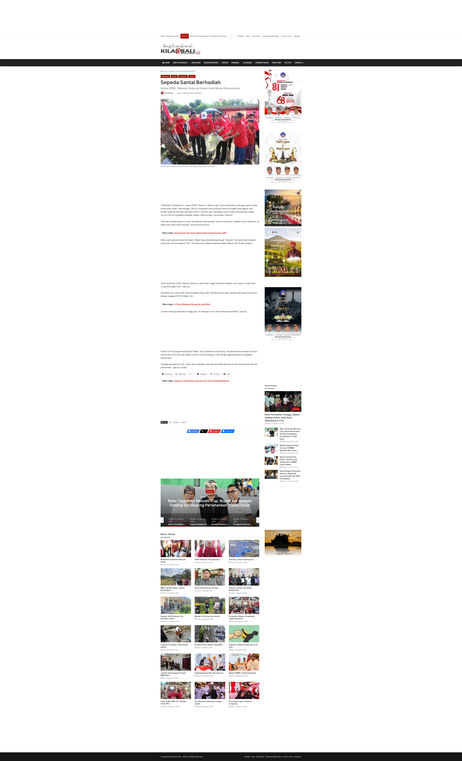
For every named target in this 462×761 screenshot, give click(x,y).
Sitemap (297, 36)
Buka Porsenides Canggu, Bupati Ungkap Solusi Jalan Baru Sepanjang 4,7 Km (282, 417)
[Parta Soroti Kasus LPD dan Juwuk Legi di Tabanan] (210, 577)
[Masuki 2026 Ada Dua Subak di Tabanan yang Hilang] (210, 605)
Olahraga (247, 63)
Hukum (225, 63)
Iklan (248, 36)
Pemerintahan (262, 63)
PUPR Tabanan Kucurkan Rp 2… (208, 559)
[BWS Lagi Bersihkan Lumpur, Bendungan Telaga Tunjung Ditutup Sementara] (176, 577)
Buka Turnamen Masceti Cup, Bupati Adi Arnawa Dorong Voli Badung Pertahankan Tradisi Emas (290, 434)
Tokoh (191, 76)
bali (170, 422)
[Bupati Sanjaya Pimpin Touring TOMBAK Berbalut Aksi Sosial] (271, 448)
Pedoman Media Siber (270, 36)
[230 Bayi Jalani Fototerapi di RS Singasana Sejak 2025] (244, 548)
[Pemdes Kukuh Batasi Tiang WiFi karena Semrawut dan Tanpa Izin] (210, 633)
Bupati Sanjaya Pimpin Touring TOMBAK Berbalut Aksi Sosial (289, 447)
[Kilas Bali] (180, 48)
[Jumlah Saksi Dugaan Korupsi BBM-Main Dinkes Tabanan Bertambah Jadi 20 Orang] (176, 662)
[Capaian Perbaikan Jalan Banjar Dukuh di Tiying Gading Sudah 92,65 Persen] (176, 633)
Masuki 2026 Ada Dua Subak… (208, 616)
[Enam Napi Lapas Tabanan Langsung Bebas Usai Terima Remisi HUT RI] (244, 690)
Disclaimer (256, 36)
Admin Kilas (169, 93)
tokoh (183, 422)
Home (167, 63)
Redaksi (241, 36)
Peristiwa (276, 63)
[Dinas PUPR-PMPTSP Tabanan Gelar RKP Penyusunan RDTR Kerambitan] (176, 690)
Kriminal (235, 63)
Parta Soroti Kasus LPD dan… (207, 588)
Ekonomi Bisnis (211, 63)
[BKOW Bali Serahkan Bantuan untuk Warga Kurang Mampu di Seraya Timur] (176, 548)
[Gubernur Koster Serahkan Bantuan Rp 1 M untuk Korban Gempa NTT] (244, 577)
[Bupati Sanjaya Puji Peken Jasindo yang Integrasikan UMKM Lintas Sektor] (271, 460)
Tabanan (171, 71)
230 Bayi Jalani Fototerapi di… (242, 559)
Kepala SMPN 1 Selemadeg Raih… (243, 673)
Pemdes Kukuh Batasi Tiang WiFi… (209, 645)
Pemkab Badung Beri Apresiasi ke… (210, 673)
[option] (210, 503)
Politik (287, 63)
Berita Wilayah (180, 63)
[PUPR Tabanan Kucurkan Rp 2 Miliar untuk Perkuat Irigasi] (210, 548)
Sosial (174, 76)
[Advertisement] (231, 17)
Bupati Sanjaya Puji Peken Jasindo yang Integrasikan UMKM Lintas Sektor (217, 36)
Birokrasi (196, 63)
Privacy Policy (286, 36)
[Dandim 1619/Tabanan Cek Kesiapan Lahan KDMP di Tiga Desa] (176, 605)
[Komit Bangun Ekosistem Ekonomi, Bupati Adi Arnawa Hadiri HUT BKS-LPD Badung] (271, 474)
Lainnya (298, 63)
